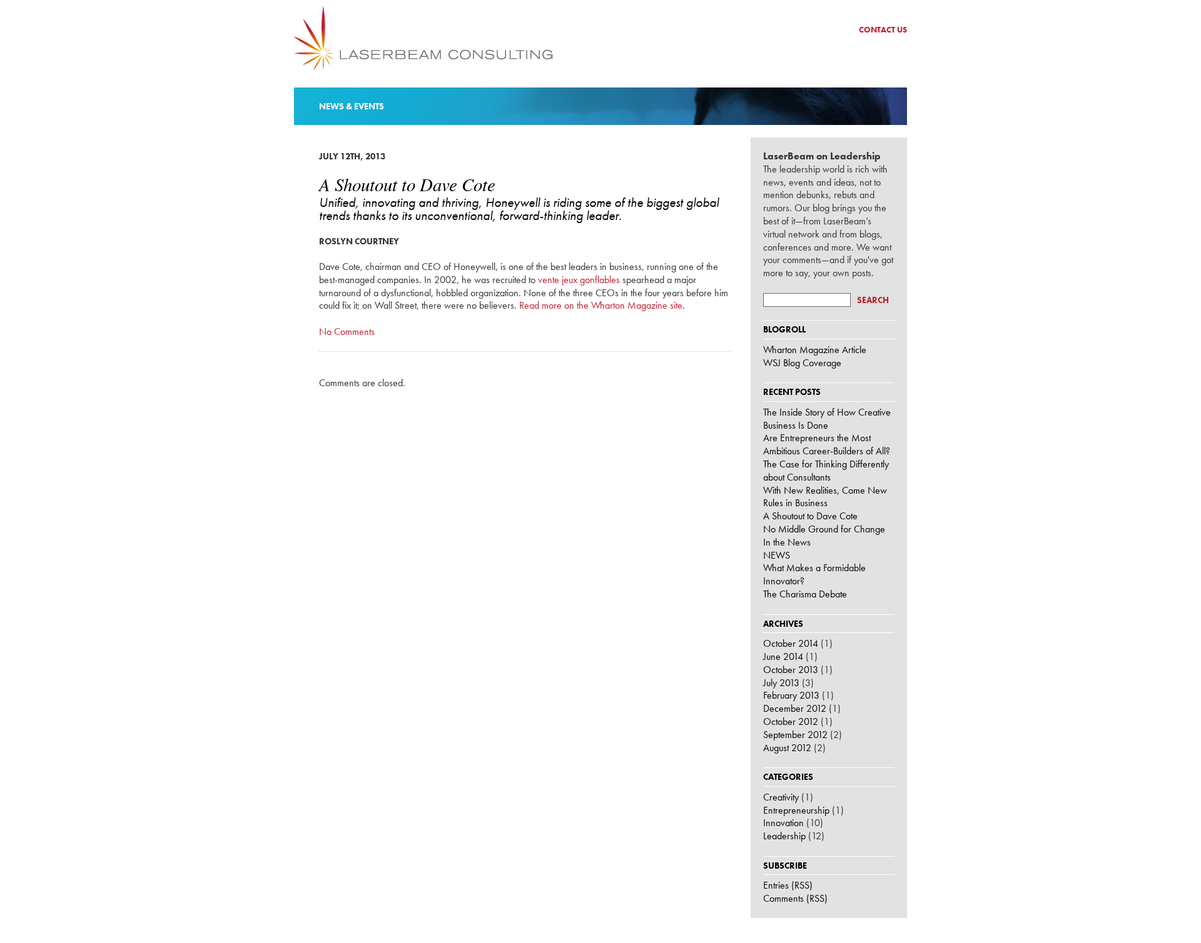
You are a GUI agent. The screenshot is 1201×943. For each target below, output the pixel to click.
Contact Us (883, 29)
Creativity (781, 797)
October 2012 (790, 721)
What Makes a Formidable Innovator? (814, 574)
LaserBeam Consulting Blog (423, 38)
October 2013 (790, 669)
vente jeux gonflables (579, 279)
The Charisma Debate (805, 594)
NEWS (776, 555)
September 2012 (795, 734)
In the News (787, 542)
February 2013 (791, 695)
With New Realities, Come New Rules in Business (825, 497)
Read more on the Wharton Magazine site (600, 305)
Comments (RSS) (795, 898)
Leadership (784, 835)
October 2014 (790, 643)
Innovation (783, 822)
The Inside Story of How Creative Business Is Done (827, 419)
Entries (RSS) (788, 885)
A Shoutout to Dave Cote (810, 515)
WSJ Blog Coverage (802, 362)
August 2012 (787, 747)
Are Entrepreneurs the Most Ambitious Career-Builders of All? (826, 444)
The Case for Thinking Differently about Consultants (826, 470)
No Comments (347, 331)
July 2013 (781, 682)
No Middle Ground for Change (824, 529)
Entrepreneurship (796, 810)
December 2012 (794, 708)
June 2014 (783, 656)
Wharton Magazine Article (814, 349)
